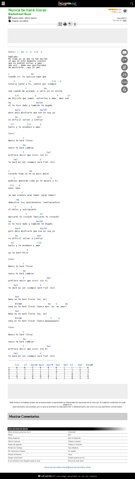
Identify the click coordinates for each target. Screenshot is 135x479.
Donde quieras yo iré (76, 458)
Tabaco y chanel (74, 441)
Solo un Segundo (74, 438)
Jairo (125, 20)
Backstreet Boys (19, 14)
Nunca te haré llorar (27, 10)
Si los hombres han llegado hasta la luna (24, 461)
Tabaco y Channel (75, 445)
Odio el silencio (14, 441)
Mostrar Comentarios (24, 416)
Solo (69, 435)
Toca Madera (73, 448)
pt (87, 476)
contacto (93, 476)
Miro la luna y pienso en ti (19, 432)
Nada (10, 435)
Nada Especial (14, 438)
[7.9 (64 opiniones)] (115, 9)
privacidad (72, 476)
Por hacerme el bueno (16, 451)
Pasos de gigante (15, 445)
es (79, 476)
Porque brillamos (14, 454)
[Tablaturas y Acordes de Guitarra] (67, 5)
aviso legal (61, 476)
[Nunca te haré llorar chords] (56, 467)
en (83, 476)
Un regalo (72, 451)
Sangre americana (15, 458)
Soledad (71, 432)
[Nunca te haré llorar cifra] (79, 467)
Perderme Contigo (15, 448)
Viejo (70, 454)
